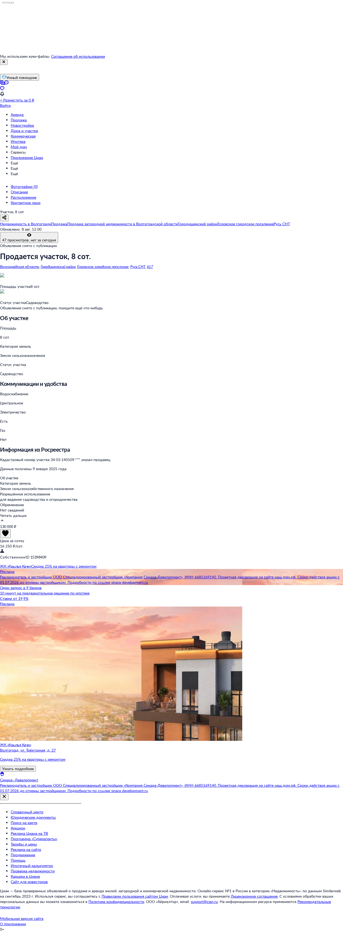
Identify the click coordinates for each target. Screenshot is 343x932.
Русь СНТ (137, 266)
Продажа (19, 119)
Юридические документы (33, 817)
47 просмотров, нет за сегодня (29, 239)
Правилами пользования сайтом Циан (135, 896)
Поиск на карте (24, 822)
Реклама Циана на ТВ (29, 833)
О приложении (13, 923)
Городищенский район (58, 266)
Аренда (17, 114)
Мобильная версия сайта (21, 918)
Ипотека (18, 141)
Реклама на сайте (26, 849)
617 (150, 266)
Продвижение (23, 854)
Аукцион (18, 828)
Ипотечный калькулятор (32, 865)
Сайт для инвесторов (29, 881)
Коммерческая (23, 136)
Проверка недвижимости (33, 870)
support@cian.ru (204, 901)
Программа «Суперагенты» (34, 838)
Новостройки (22, 125)
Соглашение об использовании (78, 56)
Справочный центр (27, 811)
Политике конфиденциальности (116, 901)
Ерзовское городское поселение (103, 266)
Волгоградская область (19, 266)
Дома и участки (24, 130)
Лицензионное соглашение (254, 896)
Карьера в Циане (25, 876)
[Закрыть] (4, 62)
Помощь (18, 860)
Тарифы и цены (24, 844)
